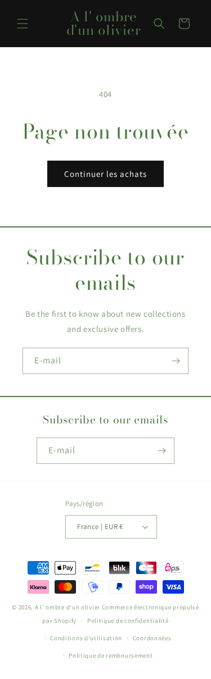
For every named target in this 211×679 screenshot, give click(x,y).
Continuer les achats (105, 173)
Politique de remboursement (110, 655)
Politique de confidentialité (128, 621)
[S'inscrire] (175, 361)
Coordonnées (152, 638)
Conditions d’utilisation (86, 638)
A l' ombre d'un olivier (68, 607)
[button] (22, 23)
